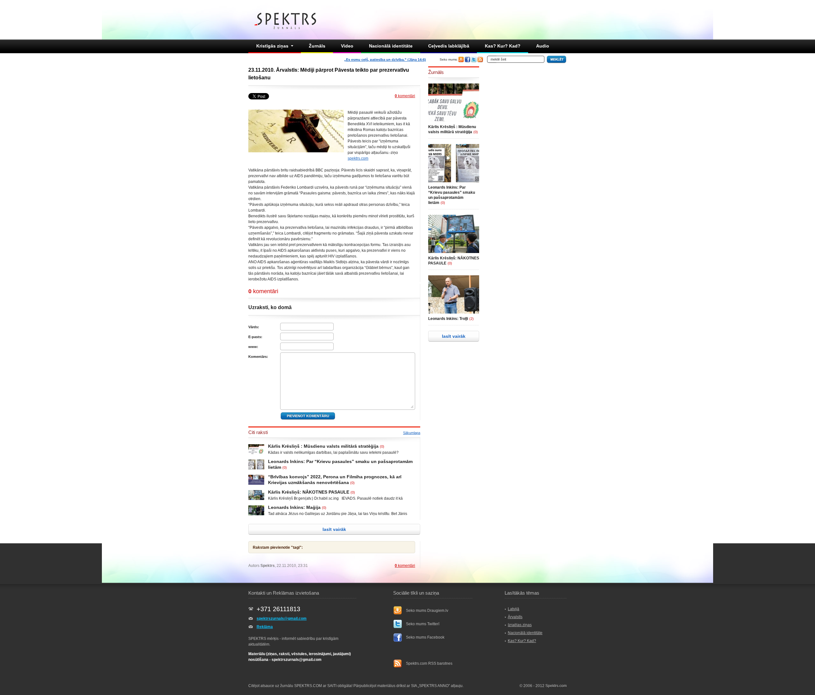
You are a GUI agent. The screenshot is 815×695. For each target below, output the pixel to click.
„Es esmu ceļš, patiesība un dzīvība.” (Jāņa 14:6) (385, 60)
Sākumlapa (411, 433)
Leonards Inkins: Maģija (294, 507)
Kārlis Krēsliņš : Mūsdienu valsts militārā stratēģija (323, 446)
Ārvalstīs (515, 617)
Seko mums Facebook (425, 637)
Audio (542, 45)
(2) (471, 319)
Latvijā (513, 609)
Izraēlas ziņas (520, 625)
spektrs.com (358, 158)
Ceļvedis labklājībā (448, 45)
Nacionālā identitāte (391, 45)
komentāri (405, 96)
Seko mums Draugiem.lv (427, 610)
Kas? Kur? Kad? (503, 45)
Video (347, 45)
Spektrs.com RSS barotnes (429, 663)
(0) (382, 446)
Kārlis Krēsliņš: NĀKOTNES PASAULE (308, 492)
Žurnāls (317, 45)
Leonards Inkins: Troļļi (448, 318)
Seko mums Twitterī (422, 624)
